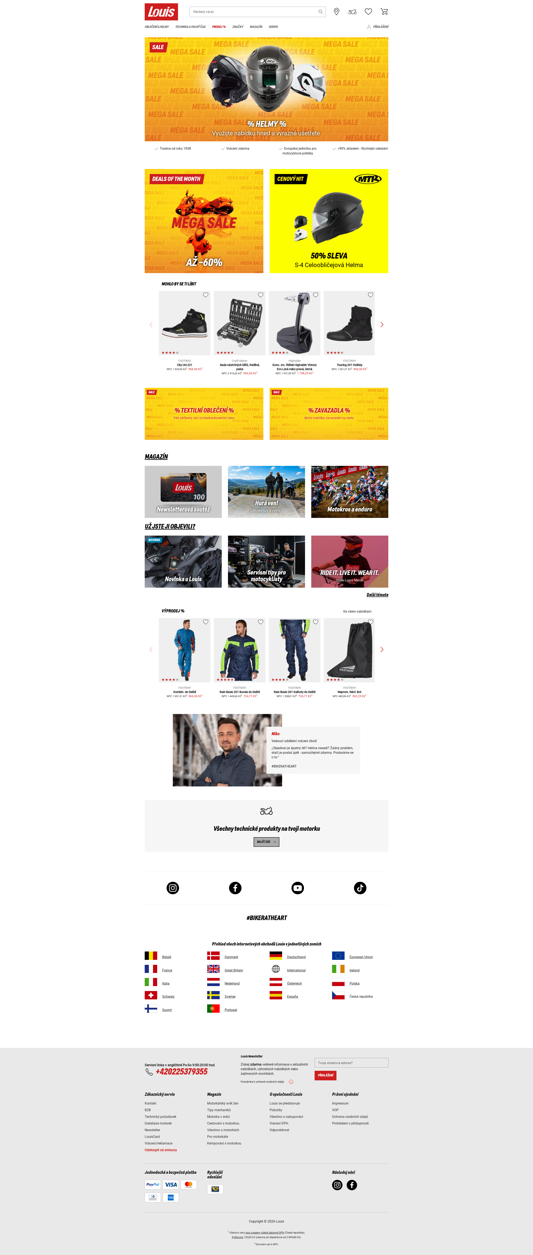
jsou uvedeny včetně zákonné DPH (264, 1232)
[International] (276, 969)
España (292, 997)
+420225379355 (181, 1072)
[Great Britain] (213, 969)
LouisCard (152, 1137)
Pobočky (276, 1110)
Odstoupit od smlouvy (161, 1150)
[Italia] (151, 982)
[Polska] (338, 982)
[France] (151, 969)
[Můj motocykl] (352, 12)
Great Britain (234, 970)
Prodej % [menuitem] (219, 27)
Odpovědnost (279, 1130)
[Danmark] (213, 956)
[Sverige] (213, 995)
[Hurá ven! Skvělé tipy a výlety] (266, 492)
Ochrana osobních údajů (350, 1117)
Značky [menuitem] (237, 27)
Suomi (167, 1010)
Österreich (294, 983)
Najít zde (263, 842)
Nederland (232, 983)
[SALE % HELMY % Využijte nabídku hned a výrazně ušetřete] (266, 89)
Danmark (231, 957)
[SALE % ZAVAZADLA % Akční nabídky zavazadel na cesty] (329, 414)
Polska (355, 983)
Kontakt (150, 1103)
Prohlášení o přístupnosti (350, 1123)
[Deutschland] (276, 956)
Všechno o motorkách (223, 1130)
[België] (151, 956)
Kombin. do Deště (184, 692)
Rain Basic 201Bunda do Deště (240, 692)
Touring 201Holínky (349, 365)
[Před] (381, 324)
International (296, 970)
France (167, 970)
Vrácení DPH (279, 1123)
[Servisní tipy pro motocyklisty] (266, 562)
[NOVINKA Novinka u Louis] (183, 562)
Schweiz (168, 997)
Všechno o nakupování (286, 1117)
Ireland (355, 970)
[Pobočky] (337, 12)
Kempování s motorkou (224, 1143)
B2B (148, 1110)
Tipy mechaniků (219, 1110)
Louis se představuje (285, 1103)
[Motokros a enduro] (349, 492)
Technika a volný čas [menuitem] (190, 27)
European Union (361, 957)
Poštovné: (238, 1237)
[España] (276, 995)
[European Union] (338, 956)
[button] (320, 12)
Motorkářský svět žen (222, 1103)
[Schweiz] (151, 995)
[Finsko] (151, 1008)
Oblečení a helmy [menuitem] (157, 27)
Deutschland (296, 957)
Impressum (340, 1103)
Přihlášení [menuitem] (380, 27)
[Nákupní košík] (384, 12)
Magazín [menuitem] (256, 27)
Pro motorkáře (217, 1137)
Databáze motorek (158, 1123)
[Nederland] (213, 982)
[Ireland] (338, 969)
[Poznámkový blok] (368, 12)
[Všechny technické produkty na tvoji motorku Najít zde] (266, 826)
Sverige (230, 997)
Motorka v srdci (218, 1117)
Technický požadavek (160, 1117)
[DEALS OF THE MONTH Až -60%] (204, 221)
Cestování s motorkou (223, 1123)
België (166, 957)
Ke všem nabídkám (357, 611)
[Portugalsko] (213, 1008)
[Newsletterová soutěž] (183, 492)
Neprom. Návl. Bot (349, 692)
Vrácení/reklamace (158, 1143)
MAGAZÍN (156, 457)
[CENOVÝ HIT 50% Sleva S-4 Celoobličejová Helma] (329, 221)
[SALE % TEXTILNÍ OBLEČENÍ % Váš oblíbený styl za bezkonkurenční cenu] (204, 414)
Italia (165, 983)
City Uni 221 (184, 365)
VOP (335, 1110)
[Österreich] (276, 982)
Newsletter (152, 1130)
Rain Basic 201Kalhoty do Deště (294, 692)
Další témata (377, 595)
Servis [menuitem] (273, 27)
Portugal (231, 1010)
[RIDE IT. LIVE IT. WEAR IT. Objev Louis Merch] (349, 562)
